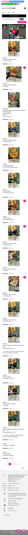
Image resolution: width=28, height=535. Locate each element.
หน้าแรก (4, 12)
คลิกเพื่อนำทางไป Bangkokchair (17, 1)
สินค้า (9, 12)
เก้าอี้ (13, 12)
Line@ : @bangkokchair (14, 483)
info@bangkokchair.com (14, 505)
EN (19, 4)
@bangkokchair (10, 4)
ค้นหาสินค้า (6, 1)
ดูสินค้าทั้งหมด (22, 22)
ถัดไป (23, 468)
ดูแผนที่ (22, 476)
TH (17, 4)
